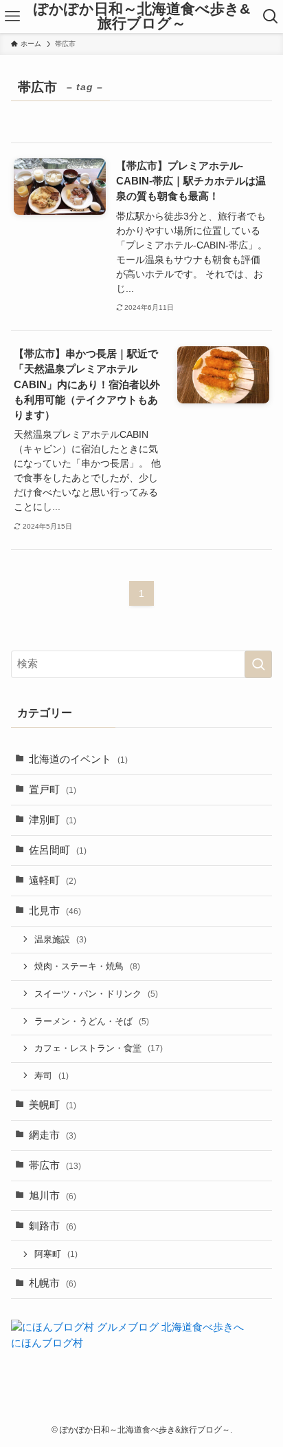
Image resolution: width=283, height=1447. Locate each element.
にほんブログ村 (47, 1343)
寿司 (51, 1075)
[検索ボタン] (271, 16)
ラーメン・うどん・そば (91, 1021)
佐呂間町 (58, 850)
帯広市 (55, 1165)
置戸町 (52, 789)
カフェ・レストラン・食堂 (98, 1048)
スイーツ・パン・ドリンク (96, 994)
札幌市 (52, 1283)
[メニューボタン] (12, 16)
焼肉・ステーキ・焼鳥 (87, 966)
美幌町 (52, 1104)
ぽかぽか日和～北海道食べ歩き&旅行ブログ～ (142, 16)
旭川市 (52, 1195)
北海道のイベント (78, 759)
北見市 (55, 910)
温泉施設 (60, 939)
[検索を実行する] (258, 664)
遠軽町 (52, 880)
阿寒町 (56, 1254)
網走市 (52, 1135)
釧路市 (52, 1226)
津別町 (52, 819)
